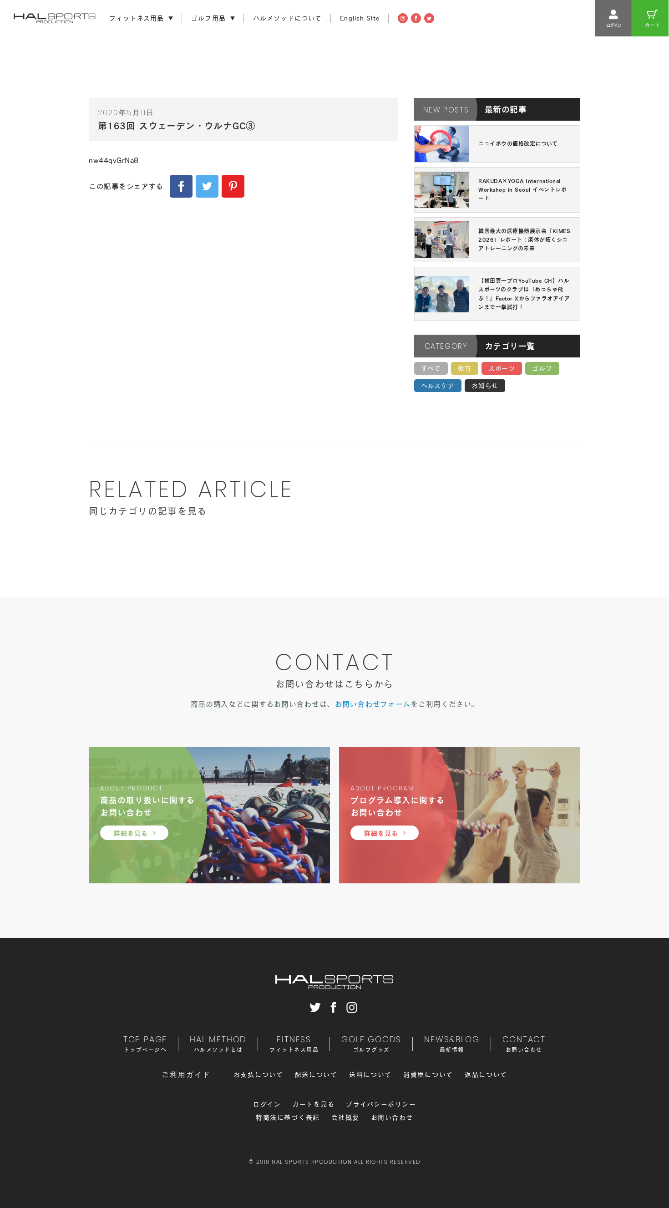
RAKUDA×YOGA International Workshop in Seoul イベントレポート (522, 189)
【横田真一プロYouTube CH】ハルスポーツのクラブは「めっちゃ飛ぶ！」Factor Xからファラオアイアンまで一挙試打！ (524, 294)
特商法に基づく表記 (288, 1117)
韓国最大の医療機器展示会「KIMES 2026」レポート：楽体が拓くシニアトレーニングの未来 (524, 239)
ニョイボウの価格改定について (518, 143)
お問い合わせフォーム (372, 704)
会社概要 (345, 1117)
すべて (431, 368)
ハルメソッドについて (287, 18)
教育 (464, 368)
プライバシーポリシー (381, 1104)
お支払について (258, 1074)
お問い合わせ (392, 1117)
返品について (486, 1074)
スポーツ (501, 368)
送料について (370, 1074)
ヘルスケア (438, 385)
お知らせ (484, 385)
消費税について (428, 1074)
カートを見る (313, 1104)
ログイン (267, 1104)
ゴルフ (542, 368)
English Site (360, 18)
